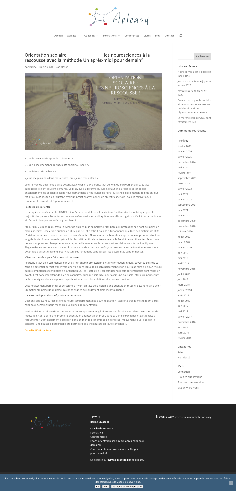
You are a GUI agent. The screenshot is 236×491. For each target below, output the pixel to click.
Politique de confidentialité (127, 486)
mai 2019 (183, 258)
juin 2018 (183, 279)
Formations (110, 35)
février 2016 (184, 338)
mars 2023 (184, 183)
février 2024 (184, 172)
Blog (157, 35)
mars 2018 (184, 284)
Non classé (61, 67)
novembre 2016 (187, 322)
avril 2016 (183, 332)
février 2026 (184, 146)
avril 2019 (183, 263)
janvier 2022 (185, 199)
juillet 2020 (184, 236)
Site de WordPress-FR (190, 387)
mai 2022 (183, 194)
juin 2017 (183, 306)
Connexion (184, 371)
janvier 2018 (185, 290)
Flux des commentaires (191, 382)
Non (106, 486)
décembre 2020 (187, 220)
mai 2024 (183, 167)
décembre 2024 (187, 162)
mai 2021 (183, 210)
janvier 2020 (185, 247)
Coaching (89, 35)
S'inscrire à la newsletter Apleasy (192, 417)
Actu (180, 352)
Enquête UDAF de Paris (38, 330)
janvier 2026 (185, 151)
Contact (169, 35)
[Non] (231, 483)
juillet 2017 (184, 300)
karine (33, 67)
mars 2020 (184, 242)
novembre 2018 (187, 268)
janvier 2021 (185, 215)
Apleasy (71, 35)
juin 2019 (183, 252)
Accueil (58, 35)
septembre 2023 (187, 178)
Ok (97, 486)
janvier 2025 (185, 156)
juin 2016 (183, 327)
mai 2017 (183, 311)
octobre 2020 (185, 231)
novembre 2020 (187, 226)
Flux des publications (190, 377)
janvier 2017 (185, 316)
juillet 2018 (184, 274)
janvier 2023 (185, 188)
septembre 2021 (187, 204)
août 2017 (183, 295)
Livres (147, 35)
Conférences (132, 35)
